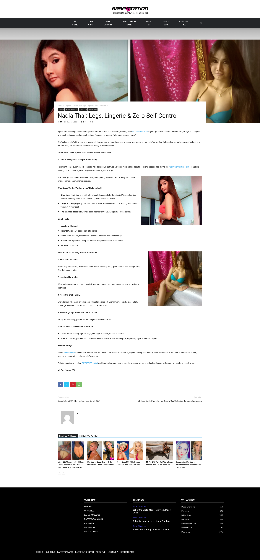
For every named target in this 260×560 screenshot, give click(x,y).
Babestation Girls (71, 109)
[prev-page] (59, 472)
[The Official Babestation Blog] (130, 9)
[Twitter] (66, 384)
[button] (201, 23)
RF (61, 122)
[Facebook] (60, 384)
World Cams (93, 109)
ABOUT (149, 23)
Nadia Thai (83, 109)
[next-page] (63, 472)
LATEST (108, 23)
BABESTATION (129, 23)
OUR (91, 23)
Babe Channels (139, 506)
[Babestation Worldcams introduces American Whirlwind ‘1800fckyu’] (189, 450)
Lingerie (68, 105)
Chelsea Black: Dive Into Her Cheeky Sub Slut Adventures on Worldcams (170, 401)
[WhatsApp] (79, 384)
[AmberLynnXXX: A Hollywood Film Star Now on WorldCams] (130, 450)
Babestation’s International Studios (151, 521)
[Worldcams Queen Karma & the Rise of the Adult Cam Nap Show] (100, 450)
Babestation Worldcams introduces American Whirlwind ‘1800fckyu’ (188, 464)
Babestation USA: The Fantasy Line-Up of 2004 (79, 401)
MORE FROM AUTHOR (88, 436)
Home (60, 105)
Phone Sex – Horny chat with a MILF (151, 530)
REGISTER (183, 23)
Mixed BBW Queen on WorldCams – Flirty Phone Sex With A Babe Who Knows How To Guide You (71, 464)
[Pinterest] (73, 384)
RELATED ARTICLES (67, 436)
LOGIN (166, 23)
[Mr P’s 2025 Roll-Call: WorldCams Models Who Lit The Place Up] (159, 450)
